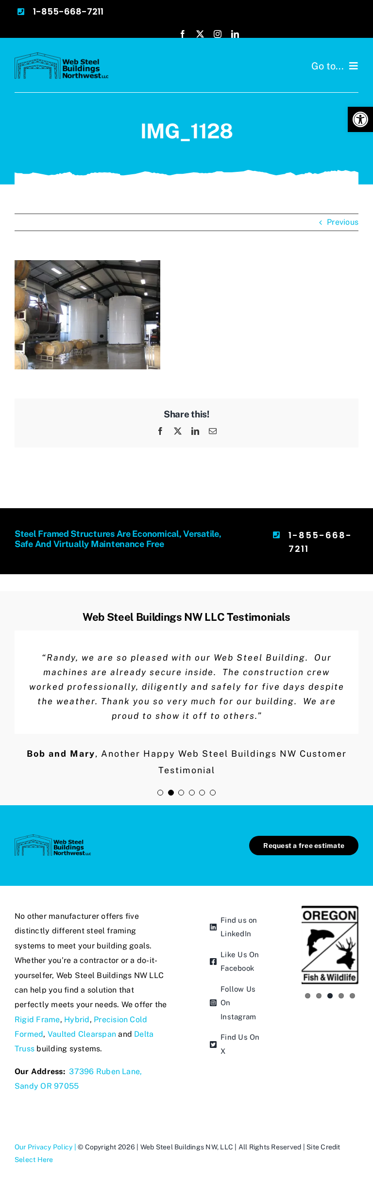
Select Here (34, 1159)
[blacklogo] (61, 56)
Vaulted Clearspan (82, 1034)
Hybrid (76, 1019)
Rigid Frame (37, 1019)
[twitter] (200, 34)
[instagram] (217, 34)
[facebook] (182, 34)
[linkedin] (235, 34)
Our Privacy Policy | (46, 1147)
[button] (360, 119)
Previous (342, 222)
